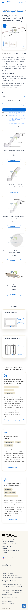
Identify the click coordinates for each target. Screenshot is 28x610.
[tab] (9, 126)
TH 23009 (11, 121)
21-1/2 (17, 115)
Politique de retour (7, 573)
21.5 (20, 115)
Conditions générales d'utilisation (12, 577)
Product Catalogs (7, 601)
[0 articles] (25, 2)
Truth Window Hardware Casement (13, 592)
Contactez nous (7, 571)
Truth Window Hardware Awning (13, 7)
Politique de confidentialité (10, 575)
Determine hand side (8, 603)
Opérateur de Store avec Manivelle (10, 9)
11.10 (10, 115)
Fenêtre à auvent (10, 312)
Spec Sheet (21, 126)
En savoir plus (13, 421)
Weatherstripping (7, 594)
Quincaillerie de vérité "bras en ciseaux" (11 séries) (14, 10)
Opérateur (20, 325)
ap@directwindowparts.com (10, 550)
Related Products (8, 126)
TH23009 (17, 121)
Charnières (20, 319)
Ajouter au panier (14, 110)
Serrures (20, 322)
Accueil (3, 7)
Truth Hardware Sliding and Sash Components (12, 587)
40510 (10, 116)
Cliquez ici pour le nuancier (9, 90)
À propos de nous (7, 568)
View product (13, 160)
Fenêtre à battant (11, 338)
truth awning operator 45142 (16, 123)
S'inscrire (22, 2)
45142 (17, 116)
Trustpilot (5, 552)
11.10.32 (13, 115)
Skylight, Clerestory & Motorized (12, 584)
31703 (22, 115)
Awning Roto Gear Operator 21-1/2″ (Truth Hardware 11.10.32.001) (17, 119)
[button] (23, 47)
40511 (13, 116)
